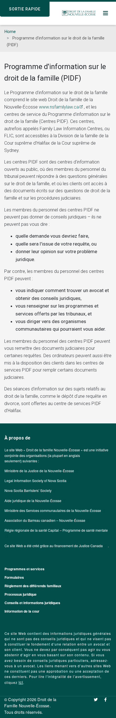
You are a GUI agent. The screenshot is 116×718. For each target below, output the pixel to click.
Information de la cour (22, 611)
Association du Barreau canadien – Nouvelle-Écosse (45, 520)
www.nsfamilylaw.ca (59, 107)
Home (10, 31)
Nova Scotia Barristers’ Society (28, 490)
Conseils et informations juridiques (32, 602)
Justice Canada (91, 545)
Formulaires (14, 577)
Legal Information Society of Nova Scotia (35, 480)
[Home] (79, 13)
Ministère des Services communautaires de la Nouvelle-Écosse (53, 510)
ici (21, 682)
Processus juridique (21, 594)
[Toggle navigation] (106, 13)
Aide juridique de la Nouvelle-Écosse (33, 500)
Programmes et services (24, 568)
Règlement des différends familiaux (33, 585)
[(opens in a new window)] (98, 699)
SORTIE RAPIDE (25, 9)
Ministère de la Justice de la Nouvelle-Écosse (39, 470)
